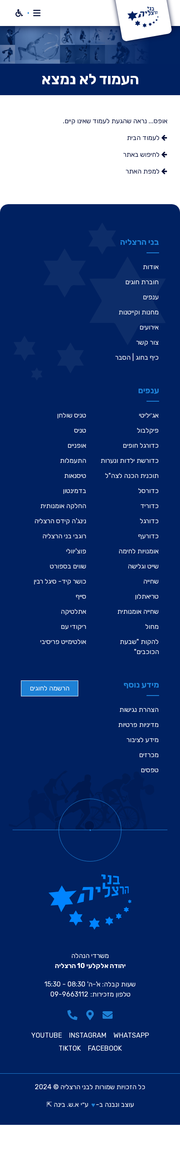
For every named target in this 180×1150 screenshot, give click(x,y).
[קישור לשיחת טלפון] (72, 1015)
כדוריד (149, 506)
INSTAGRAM (87, 1035)
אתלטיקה (73, 611)
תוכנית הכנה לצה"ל (132, 476)
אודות (151, 267)
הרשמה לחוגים (49, 688)
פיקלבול (148, 430)
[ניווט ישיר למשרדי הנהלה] (90, 1015)
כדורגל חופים (141, 445)
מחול (152, 627)
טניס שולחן (71, 415)
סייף (81, 596)
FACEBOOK (105, 1048)
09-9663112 (69, 994)
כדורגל (149, 521)
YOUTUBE (46, 1035)
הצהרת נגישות (139, 710)
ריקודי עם (73, 627)
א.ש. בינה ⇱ (62, 1104)
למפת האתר (143, 171)
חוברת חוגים (142, 282)
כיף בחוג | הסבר (137, 357)
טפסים (150, 770)
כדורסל (148, 491)
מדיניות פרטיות (138, 725)
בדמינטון (74, 491)
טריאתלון (147, 596)
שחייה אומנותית (138, 611)
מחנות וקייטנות (138, 312)
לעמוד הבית (144, 138)
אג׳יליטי (149, 415)
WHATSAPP (131, 1035)
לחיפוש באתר (142, 154)
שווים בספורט (68, 566)
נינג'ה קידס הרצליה (60, 521)
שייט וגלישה (143, 566)
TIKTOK (70, 1048)
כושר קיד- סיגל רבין (59, 581)
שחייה (151, 581)
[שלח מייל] (107, 1015)
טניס (80, 430)
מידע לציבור (142, 740)
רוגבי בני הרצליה (64, 536)
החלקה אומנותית (63, 506)
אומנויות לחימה (138, 551)
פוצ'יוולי (76, 551)
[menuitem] (137, 267)
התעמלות (73, 461)
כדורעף (148, 536)
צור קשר (147, 342)
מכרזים (149, 755)
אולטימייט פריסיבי (63, 642)
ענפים (151, 297)
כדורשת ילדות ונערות (129, 461)
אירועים (149, 327)
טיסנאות (75, 476)
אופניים (76, 445)
